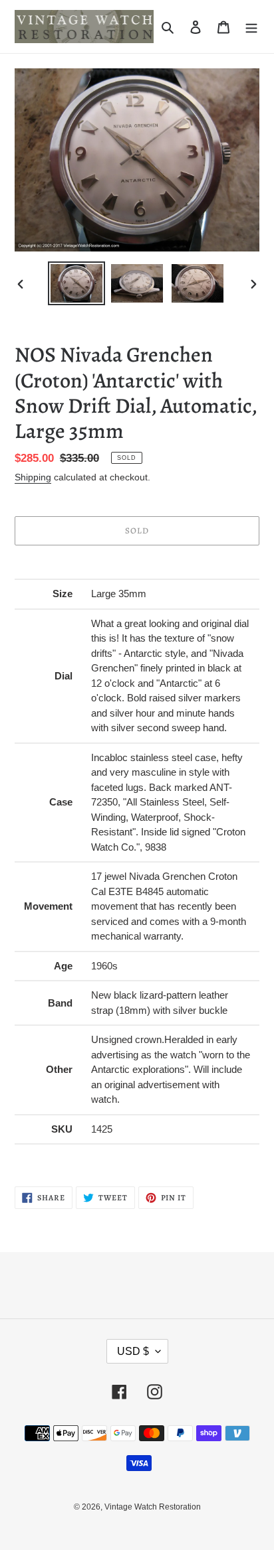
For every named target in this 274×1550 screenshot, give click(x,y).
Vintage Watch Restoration (152, 1507)
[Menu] (251, 27)
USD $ (133, 1351)
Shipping (33, 477)
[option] (77, 283)
